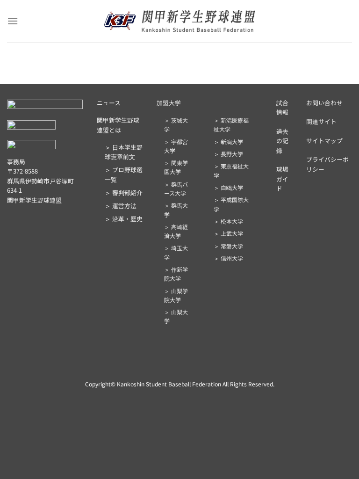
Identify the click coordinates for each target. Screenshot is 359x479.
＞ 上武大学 (228, 233)
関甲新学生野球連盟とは (118, 125)
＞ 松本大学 (228, 221)
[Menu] (12, 20)
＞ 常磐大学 (228, 246)
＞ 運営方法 (120, 205)
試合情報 (282, 107)
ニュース (109, 102)
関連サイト (321, 121)
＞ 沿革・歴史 (124, 218)
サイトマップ (324, 140)
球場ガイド (282, 179)
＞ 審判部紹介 (124, 192)
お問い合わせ (324, 102)
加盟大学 (169, 102)
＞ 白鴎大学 (228, 187)
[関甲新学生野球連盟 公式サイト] (180, 21)
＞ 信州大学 (228, 258)
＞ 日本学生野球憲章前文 (124, 152)
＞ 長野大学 (228, 154)
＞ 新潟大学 (228, 141)
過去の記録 (282, 141)
